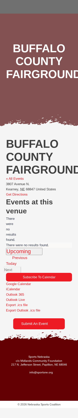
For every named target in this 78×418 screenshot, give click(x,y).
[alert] (7, 229)
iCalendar (13, 289)
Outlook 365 (15, 294)
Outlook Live (15, 300)
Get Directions (17, 194)
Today (11, 263)
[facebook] (62, 7)
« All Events (15, 179)
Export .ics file (17, 305)
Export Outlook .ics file (23, 310)
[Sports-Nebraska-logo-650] (22, 4)
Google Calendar (18, 284)
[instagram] (69, 7)
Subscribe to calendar (39, 277)
